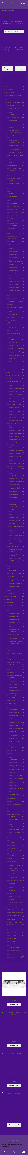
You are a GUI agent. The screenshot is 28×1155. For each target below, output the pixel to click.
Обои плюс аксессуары (13, 375)
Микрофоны (12, 672)
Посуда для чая (13, 509)
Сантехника (10, 563)
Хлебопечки (14, 284)
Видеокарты (14, 762)
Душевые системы (14, 566)
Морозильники (13, 209)
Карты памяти (15, 829)
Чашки (13, 523)
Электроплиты (13, 231)
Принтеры (14, 890)
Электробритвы (15, 345)
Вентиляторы (13, 105)
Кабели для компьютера (17, 722)
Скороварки (14, 494)
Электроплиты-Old (14, 234)
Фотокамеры (12, 700)
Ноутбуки (12, 845)
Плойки (13, 358)
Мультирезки (14, 254)
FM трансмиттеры (16, 613)
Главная (5, 10)
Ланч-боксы (14, 391)
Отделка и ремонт (10, 369)
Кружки (13, 512)
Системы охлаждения (17, 788)
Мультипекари (15, 270)
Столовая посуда (15, 538)
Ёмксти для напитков (17, 453)
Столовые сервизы (16, 543)
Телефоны (12, 893)
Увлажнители (15, 162)
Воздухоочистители (16, 160)
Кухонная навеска (16, 414)
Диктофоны (14, 684)
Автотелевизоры (14, 634)
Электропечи (12, 228)
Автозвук (11, 610)
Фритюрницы (15, 281)
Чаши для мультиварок (17, 301)
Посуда (9, 378)
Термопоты (14, 314)
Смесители (12, 576)
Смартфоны (12, 919)
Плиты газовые (13, 212)
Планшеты (12, 848)
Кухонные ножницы (16, 433)
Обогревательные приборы (16, 137)
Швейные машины (14, 189)
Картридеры (14, 725)
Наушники (14, 738)
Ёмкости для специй (16, 385)
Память (13, 782)
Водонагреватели (14, 117)
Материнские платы (16, 775)
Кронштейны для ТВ (14, 935)
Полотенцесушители (15, 573)
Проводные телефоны (17, 902)
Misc (7, 86)
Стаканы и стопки (16, 460)
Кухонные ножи (15, 430)
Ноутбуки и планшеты (13, 835)
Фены (12, 364)
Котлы (13, 127)
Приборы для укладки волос (16, 348)
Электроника (9, 605)
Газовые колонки (15, 120)
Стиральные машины (11, 596)
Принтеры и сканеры (15, 880)
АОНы (12, 899)
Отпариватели (15, 183)
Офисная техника (12, 858)
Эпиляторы (14, 327)
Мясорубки (12, 304)
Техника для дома (12, 165)
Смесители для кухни (16, 583)
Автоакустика (15, 616)
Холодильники (9, 602)
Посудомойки (13, 218)
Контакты (11, 1142)
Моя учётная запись (4, 1152)
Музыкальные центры (17, 690)
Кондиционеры (13, 135)
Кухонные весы (13, 293)
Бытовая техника (10, 92)
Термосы (13, 401)
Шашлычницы (15, 287)
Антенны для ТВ (13, 932)
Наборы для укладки (16, 355)
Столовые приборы (16, 541)
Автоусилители (15, 626)
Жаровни (13, 471)
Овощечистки (15, 436)
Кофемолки (14, 251)
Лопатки (13, 417)
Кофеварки (14, 311)
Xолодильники (13, 200)
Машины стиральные (15, 173)
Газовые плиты (13, 203)
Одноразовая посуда (16, 535)
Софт (10, 811)
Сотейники (14, 497)
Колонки (13, 731)
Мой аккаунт (5, 1142)
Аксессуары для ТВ (14, 930)
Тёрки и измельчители (17, 420)
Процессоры (14, 785)
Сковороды (14, 491)
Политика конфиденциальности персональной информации (12, 1144)
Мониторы (12, 798)
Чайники (11, 317)
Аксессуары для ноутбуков (16, 838)
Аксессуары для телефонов (16, 912)
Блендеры (12, 241)
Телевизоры (9, 599)
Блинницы (14, 267)
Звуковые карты (15, 769)
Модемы (13, 873)
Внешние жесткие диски (17, 822)
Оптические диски (16, 832)
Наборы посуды (15, 484)
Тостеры (13, 278)
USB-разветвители (16, 712)
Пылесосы (12, 176)
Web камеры (14, 715)
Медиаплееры (13, 938)
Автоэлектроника (12, 608)
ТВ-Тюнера (14, 791)
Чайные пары (14, 517)
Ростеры (13, 276)
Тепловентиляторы (16, 152)
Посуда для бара (13, 445)
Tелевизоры (9, 89)
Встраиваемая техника (13, 99)
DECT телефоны (15, 896)
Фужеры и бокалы (16, 463)
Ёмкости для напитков (17, 450)
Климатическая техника (13, 102)
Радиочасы (14, 693)
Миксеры (11, 296)
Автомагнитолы (15, 619)
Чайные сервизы (15, 520)
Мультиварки (13, 298)
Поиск (14, 1152)
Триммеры (14, 342)
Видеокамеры (13, 669)
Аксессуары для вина (16, 447)
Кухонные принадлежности (16, 404)
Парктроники (15, 646)
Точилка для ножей (16, 442)
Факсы (13, 905)
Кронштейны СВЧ (14, 206)
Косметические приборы (16, 325)
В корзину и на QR (7, 68)
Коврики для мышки (16, 728)
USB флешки (14, 819)
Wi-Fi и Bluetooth (15, 865)
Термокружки (15, 398)
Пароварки (14, 273)
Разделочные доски (16, 439)
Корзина (21, 1151)
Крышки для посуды (16, 481)
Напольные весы (13, 330)
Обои (8, 372)
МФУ (12, 887)
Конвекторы (14, 145)
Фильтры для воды (14, 546)
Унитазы (11, 591)
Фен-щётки (14, 361)
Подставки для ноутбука (15, 851)
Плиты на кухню (13, 215)
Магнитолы (14, 687)
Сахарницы (14, 514)
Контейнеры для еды (16, 388)
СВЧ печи (11, 220)
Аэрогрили (14, 264)
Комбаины (14, 248)
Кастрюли (14, 478)
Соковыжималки (15, 257)
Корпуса (13, 772)
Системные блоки (14, 809)
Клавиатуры (12, 750)
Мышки (11, 801)
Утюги (11, 186)
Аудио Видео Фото (12, 667)
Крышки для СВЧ (15, 412)
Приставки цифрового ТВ (16, 955)
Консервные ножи (16, 427)
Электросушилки (15, 290)
